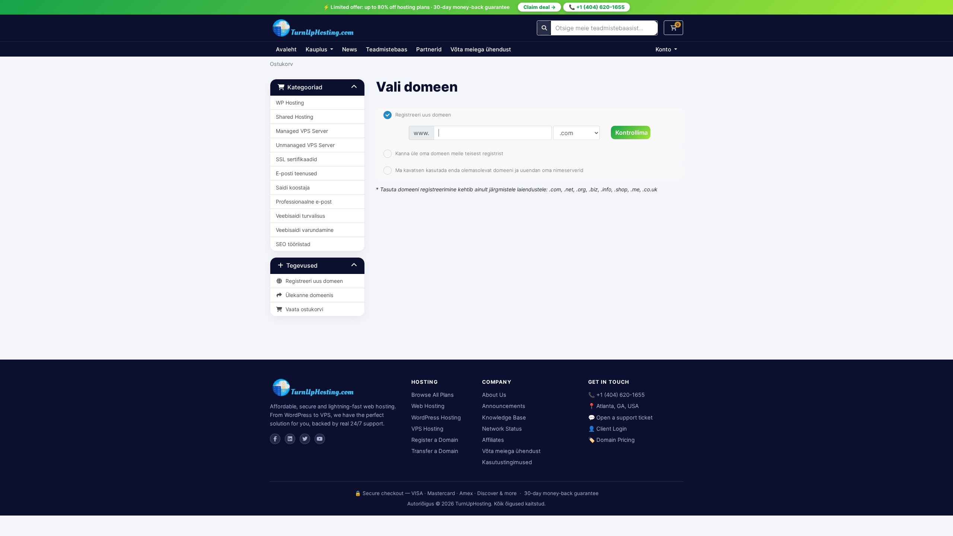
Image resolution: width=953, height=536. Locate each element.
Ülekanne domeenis (308, 295)
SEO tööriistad (293, 244)
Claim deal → (539, 7)
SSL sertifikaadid (296, 159)
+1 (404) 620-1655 (620, 395)
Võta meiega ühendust (480, 49)
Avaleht (286, 49)
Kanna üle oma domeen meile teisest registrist (449, 153)
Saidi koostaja (293, 187)
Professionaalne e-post (304, 201)
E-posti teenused (296, 173)
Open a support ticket (624, 417)
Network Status (502, 428)
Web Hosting (427, 406)
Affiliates (493, 440)
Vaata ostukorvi (303, 309)
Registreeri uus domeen (313, 281)
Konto (664, 49)
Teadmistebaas (386, 49)
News (349, 49)
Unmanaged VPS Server (305, 145)
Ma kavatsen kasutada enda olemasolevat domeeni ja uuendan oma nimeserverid (489, 170)
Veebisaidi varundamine (305, 230)
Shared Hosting (294, 117)
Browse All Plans (432, 395)
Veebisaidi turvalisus (300, 216)
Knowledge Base (504, 417)
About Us (494, 395)
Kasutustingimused (507, 462)
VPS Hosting (427, 428)
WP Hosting (290, 102)
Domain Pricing (615, 440)
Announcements (503, 406)
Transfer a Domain (434, 451)
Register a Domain (434, 440)
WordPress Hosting (436, 417)
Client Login (611, 428)
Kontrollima (631, 132)
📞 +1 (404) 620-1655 (597, 7)
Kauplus (317, 49)
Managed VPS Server (302, 131)
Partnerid (429, 49)
